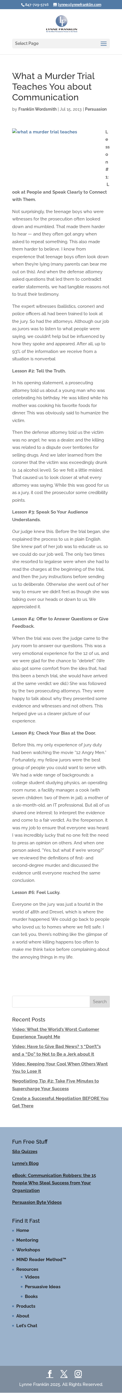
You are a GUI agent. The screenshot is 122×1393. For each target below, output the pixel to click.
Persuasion (96, 109)
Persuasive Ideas (42, 1286)
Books (31, 1296)
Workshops (28, 1250)
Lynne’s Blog (25, 1163)
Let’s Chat (26, 1325)
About (22, 1316)
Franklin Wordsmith (37, 109)
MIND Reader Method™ (41, 1259)
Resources (27, 1269)
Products (25, 1306)
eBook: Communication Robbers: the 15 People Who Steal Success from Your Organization (54, 1183)
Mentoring (27, 1240)
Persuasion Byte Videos (37, 1202)
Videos (32, 1277)
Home (22, 1230)
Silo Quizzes (24, 1151)
